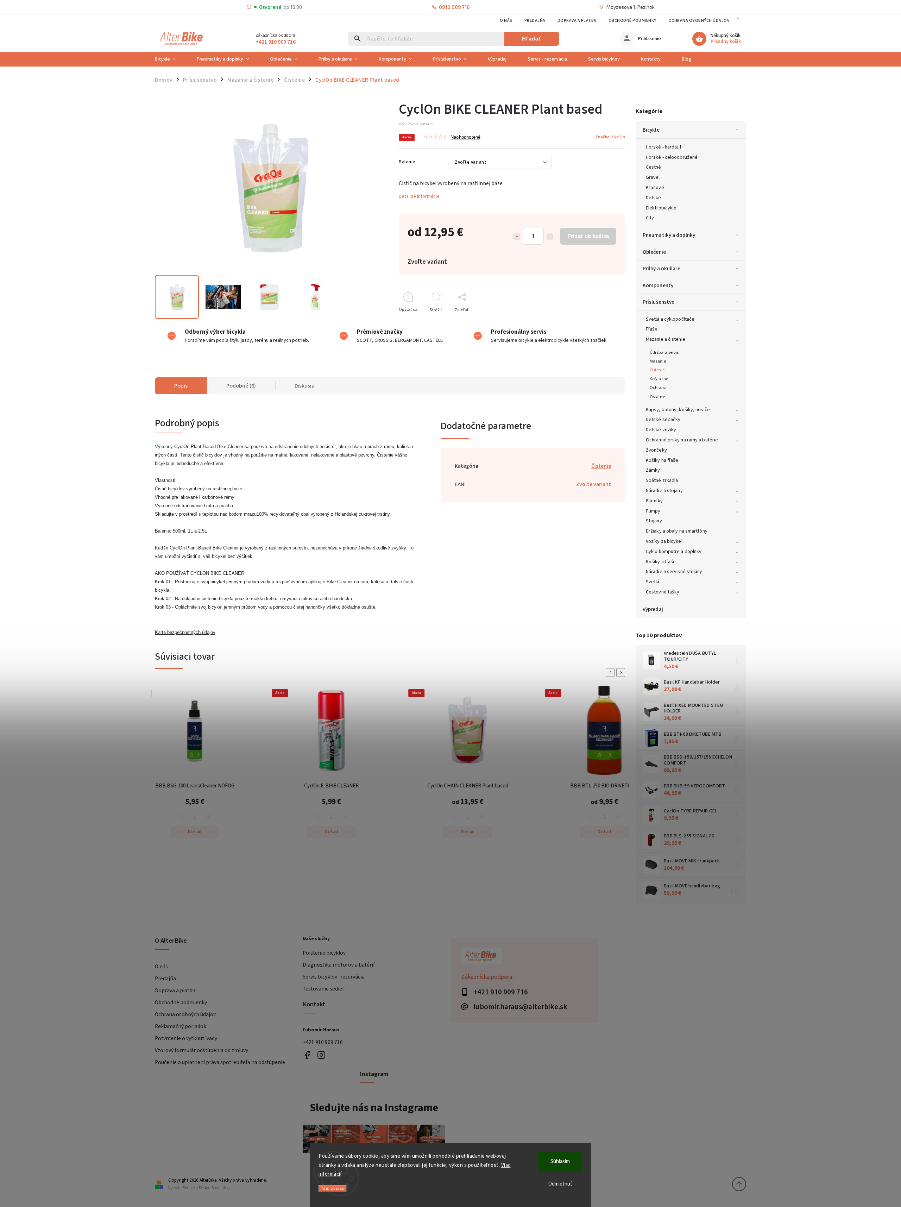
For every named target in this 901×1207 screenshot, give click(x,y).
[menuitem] (170, 59)
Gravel (653, 177)
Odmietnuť (560, 1184)
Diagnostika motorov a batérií (338, 965)
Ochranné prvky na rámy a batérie (682, 440)
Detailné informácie (419, 196)
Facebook (307, 1054)
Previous (611, 672)
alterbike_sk (321, 1054)
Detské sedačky (663, 419)
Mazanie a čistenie (665, 339)
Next (622, 672)
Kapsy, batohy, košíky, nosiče (678, 409)
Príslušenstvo (659, 302)
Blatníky (654, 500)
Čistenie (657, 370)
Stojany (654, 520)
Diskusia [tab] (305, 386)
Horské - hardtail (663, 147)
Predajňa (535, 21)
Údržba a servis (664, 352)
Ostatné (657, 397)
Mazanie (658, 361)
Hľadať (531, 39)
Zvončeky (656, 450)
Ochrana (658, 387)
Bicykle (651, 130)
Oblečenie (654, 252)
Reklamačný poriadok (180, 1026)
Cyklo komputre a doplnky (673, 551)
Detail (151, 831)
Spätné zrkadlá (662, 480)
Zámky (653, 470)
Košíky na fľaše (662, 460)
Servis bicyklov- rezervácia (334, 977)
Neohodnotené (465, 137)
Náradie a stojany (664, 490)
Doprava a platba (577, 21)
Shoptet (189, 1188)
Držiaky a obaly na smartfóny (676, 531)
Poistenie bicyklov (324, 953)
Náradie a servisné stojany (674, 571)
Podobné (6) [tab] (241, 386)
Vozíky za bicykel (664, 541)
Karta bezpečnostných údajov (185, 632)
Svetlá (653, 581)
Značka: (610, 137)
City (650, 217)
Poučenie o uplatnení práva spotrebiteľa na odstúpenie (220, 1062)
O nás (506, 21)
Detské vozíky (661, 429)
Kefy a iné (659, 379)
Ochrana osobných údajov (699, 21)
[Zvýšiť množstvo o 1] (550, 236)
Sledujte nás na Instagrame (374, 1107)
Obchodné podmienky (632, 21)
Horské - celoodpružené (672, 157)
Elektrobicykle (661, 208)
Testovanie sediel (323, 989)
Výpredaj (653, 609)
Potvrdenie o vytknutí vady (186, 1038)
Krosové (655, 187)
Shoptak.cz (221, 1188)
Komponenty (658, 285)
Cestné (653, 167)
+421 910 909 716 (323, 1042)
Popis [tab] (181, 386)
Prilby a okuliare (661, 268)
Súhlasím (560, 1161)
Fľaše (652, 329)
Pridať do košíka (588, 236)
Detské (653, 197)
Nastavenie (332, 1188)
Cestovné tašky (662, 592)
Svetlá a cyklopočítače (670, 319)
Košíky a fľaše (661, 561)
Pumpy (653, 511)
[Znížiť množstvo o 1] (516, 236)
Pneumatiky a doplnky (669, 235)
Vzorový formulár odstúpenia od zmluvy (201, 1050)
